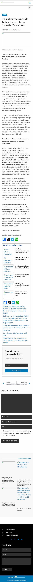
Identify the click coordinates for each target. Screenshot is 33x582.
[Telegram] (22, 539)
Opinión (5, 14)
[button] (29, 2)
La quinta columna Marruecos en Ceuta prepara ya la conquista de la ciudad (15, 340)
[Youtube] (18, 539)
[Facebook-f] (11, 539)
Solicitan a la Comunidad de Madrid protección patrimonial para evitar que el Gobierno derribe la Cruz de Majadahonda (24, 482)
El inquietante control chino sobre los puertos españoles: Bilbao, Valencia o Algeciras (16, 328)
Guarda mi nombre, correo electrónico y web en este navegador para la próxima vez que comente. (17, 433)
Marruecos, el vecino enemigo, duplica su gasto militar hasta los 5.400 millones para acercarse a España (8, 480)
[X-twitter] (15, 539)
